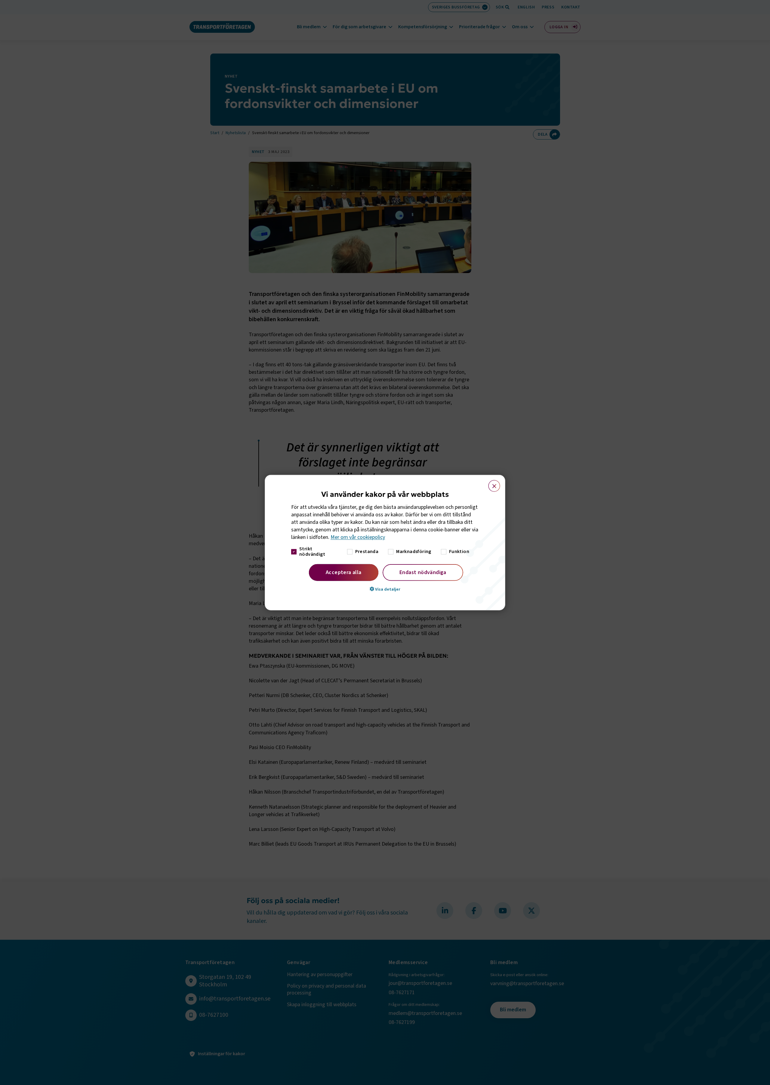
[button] (385, 588)
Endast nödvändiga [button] (422, 572)
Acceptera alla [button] (344, 572)
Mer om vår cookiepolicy (358, 537)
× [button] (490, 483)
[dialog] (385, 542)
